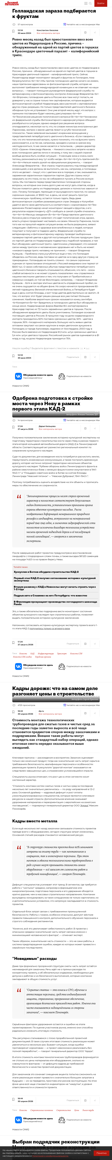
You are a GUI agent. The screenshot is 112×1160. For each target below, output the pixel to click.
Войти (100, 3)
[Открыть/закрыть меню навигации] (86, 3)
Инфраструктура (46, 653)
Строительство (63, 1110)
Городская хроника (43, 656)
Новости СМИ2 (20, 386)
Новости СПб (76, 653)
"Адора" (84, 805)
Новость (23, 653)
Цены (76, 1110)
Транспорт (62, 653)
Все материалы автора (48, 33)
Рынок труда (88, 1110)
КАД (32, 653)
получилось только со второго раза (50, 628)
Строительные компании (41, 1110)
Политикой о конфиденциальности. (50, 1156)
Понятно (102, 1153)
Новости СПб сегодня (22, 656)
